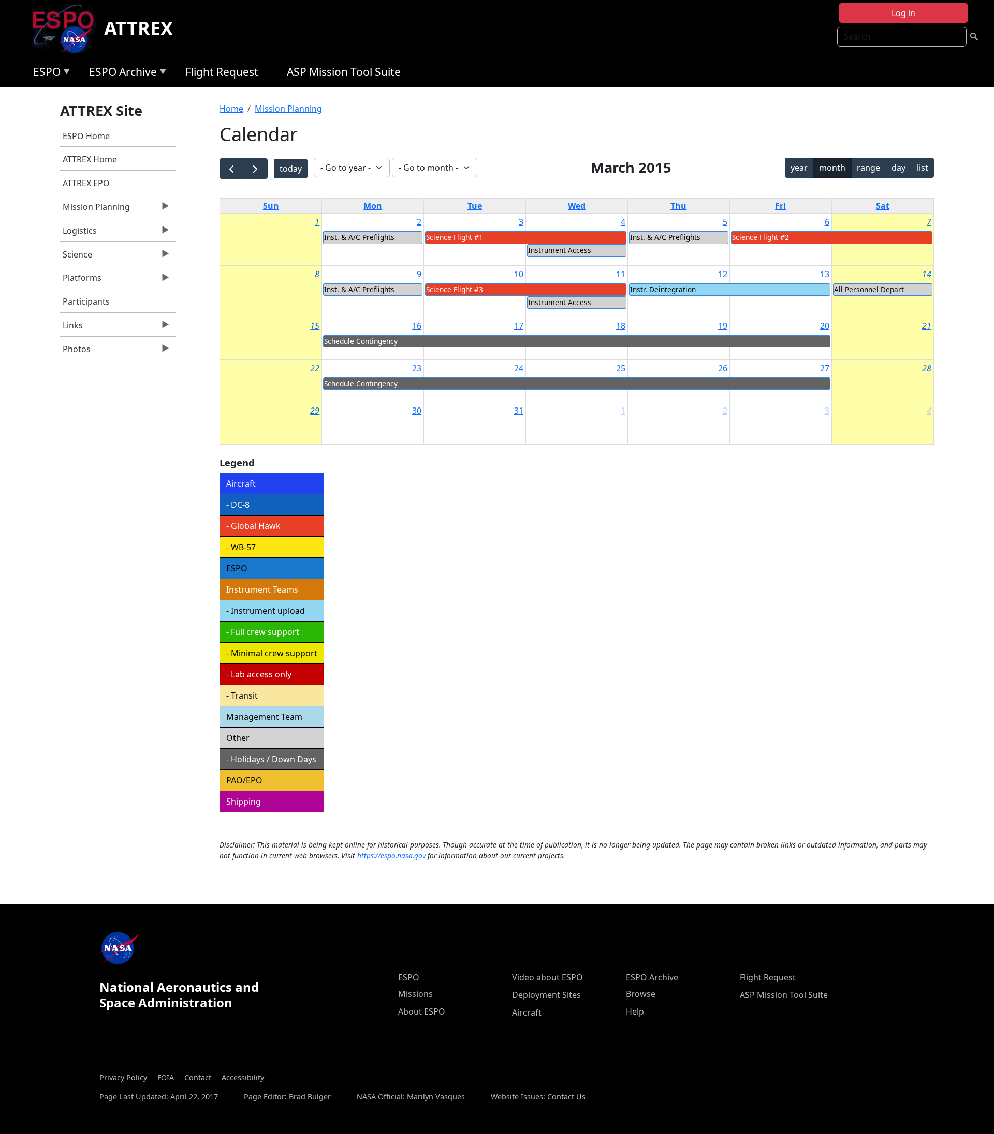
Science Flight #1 (454, 237)
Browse (640, 994)
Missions (415, 994)
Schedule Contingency (361, 341)
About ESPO (421, 1011)
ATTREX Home (90, 159)
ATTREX (138, 28)
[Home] (67, 28)
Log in (903, 13)
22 (314, 368)
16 (416, 325)
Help (635, 1011)
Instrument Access (559, 250)
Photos (75, 351)
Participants (86, 301)
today (291, 168)
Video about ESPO (547, 977)
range (868, 167)
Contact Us (566, 1096)
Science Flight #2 (760, 237)
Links (71, 328)
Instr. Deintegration (663, 289)
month (832, 167)
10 (518, 274)
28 (926, 368)
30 (416, 410)
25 (620, 368)
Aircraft (527, 1012)
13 (824, 274)
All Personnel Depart (869, 289)
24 (518, 368)
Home (231, 108)
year (799, 167)
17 (518, 325)
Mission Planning (95, 209)
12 (722, 274)
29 (314, 410)
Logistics (78, 233)
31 (518, 410)
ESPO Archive (120, 74)
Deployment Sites (546, 995)
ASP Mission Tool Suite (344, 72)
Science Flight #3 (454, 289)
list (922, 167)
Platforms (80, 280)
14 (926, 274)
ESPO (44, 74)
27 (824, 368)
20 (824, 325)
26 (722, 368)
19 (722, 325)
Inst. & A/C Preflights (359, 237)
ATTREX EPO (86, 183)
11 (620, 274)
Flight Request (221, 72)
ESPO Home (86, 136)
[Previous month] (232, 168)
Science (76, 257)
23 (416, 368)
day (898, 167)
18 (620, 325)
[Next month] (255, 168)
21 (926, 325)
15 (314, 325)
